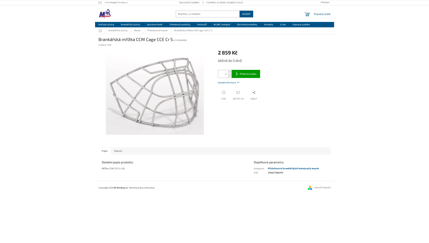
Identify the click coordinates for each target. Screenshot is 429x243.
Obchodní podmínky (189, 2)
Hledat (246, 13)
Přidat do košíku (248, 73)
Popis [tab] (105, 151)
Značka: (104, 45)
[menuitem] (106, 24)
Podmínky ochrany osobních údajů (224, 2)
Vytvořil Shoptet (322, 188)
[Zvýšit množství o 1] (230, 72)
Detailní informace (227, 82)
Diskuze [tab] (118, 151)
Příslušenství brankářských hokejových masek (293, 168)
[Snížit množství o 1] (230, 76)
